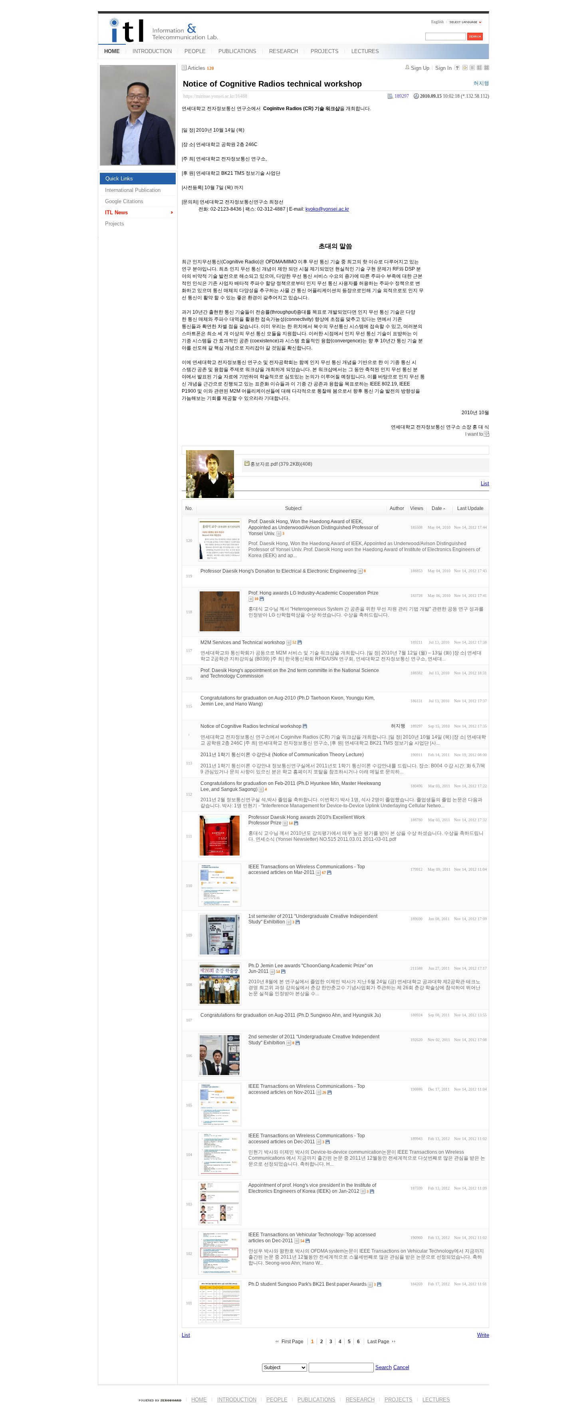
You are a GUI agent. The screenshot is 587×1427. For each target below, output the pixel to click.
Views (416, 508)
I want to (474, 434)
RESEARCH (283, 51)
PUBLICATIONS (237, 51)
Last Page (378, 1341)
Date (437, 508)
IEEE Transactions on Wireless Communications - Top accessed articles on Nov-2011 (306, 1089)
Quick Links (119, 179)
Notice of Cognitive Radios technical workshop (272, 83)
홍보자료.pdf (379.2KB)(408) (281, 464)
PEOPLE (195, 51)
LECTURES (365, 51)
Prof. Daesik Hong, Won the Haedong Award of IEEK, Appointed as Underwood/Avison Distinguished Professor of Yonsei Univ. (313, 527)
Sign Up (420, 68)
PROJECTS (325, 51)
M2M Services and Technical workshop (242, 642)
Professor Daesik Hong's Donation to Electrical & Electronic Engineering (278, 571)
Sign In (443, 68)
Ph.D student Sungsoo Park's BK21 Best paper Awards (307, 1284)
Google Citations (124, 201)
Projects (114, 224)
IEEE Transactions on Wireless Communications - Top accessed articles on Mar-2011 (306, 869)
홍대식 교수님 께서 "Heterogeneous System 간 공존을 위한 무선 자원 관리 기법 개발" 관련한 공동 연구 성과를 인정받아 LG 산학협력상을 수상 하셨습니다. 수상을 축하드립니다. (366, 612)
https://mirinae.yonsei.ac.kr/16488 (215, 96)
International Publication (133, 190)
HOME (112, 51)
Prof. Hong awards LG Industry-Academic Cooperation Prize (313, 593)
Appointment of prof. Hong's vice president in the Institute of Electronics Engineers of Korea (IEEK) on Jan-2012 (312, 1188)
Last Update (470, 508)
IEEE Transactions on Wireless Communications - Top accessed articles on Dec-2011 (306, 1138)
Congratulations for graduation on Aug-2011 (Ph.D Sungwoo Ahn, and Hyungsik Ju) (290, 1015)
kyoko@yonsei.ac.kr (327, 209)
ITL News (116, 212)
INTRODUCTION (152, 51)
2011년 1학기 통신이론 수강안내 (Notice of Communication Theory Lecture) (282, 754)
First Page (292, 1341)
